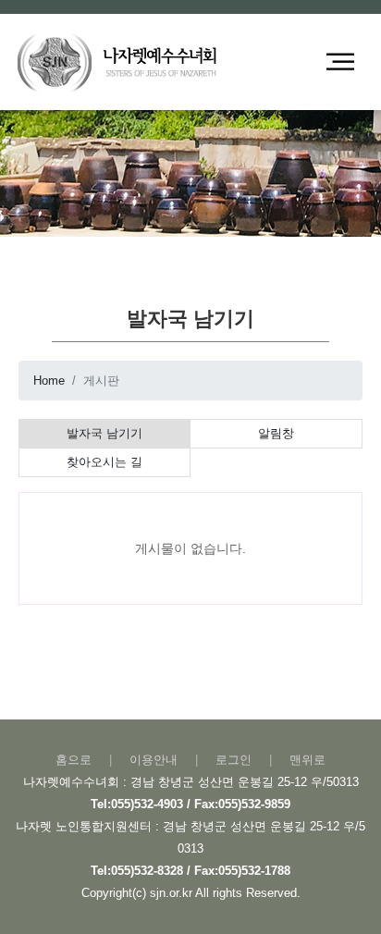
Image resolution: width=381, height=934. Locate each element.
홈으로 (73, 760)
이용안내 (153, 760)
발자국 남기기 (104, 433)
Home (49, 380)
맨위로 (307, 760)
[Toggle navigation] (340, 61)
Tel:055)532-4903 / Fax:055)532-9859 (190, 804)
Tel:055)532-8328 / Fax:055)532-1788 (190, 871)
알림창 (276, 433)
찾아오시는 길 (104, 462)
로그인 (233, 760)
